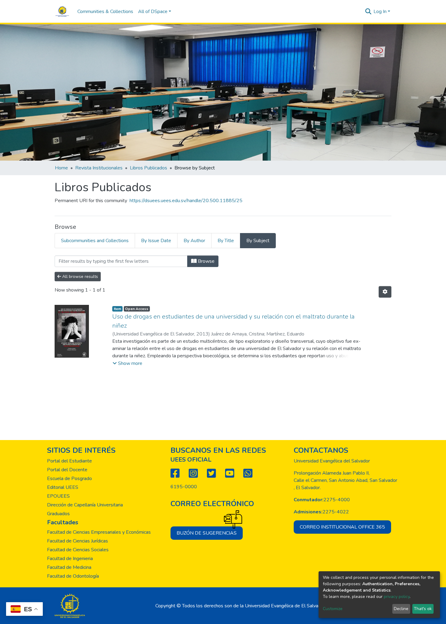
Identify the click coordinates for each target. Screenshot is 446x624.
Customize (333, 609)
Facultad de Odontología (73, 576)
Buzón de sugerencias (207, 533)
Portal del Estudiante (69, 461)
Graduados (58, 513)
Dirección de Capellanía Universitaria (85, 505)
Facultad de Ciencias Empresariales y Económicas (99, 532)
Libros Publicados (148, 168)
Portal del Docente (67, 469)
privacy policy (397, 596)
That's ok (423, 609)
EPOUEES (58, 496)
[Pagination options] (385, 292)
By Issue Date (156, 240)
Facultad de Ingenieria (70, 558)
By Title (226, 240)
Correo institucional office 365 (342, 527)
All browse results (79, 276)
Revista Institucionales (99, 168)
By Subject (257, 240)
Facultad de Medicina (69, 567)
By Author (194, 240)
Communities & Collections (105, 11)
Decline (401, 609)
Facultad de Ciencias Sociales (78, 549)
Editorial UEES (62, 487)
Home (61, 168)
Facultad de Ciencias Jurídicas (77, 541)
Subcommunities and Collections (95, 240)
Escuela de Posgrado (69, 478)
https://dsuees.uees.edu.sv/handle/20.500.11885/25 (186, 200)
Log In (380, 11)
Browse (206, 261)
